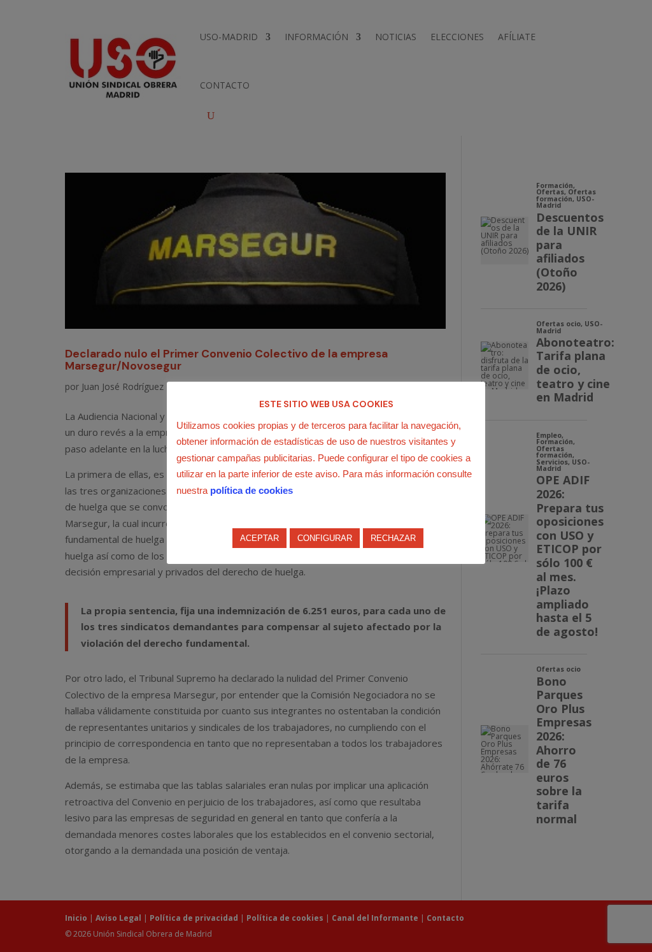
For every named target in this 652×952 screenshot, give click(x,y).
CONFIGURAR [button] (324, 538)
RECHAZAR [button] (393, 538)
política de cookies (251, 490)
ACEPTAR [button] (259, 538)
